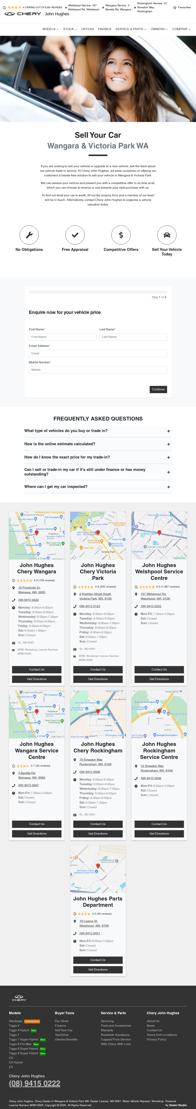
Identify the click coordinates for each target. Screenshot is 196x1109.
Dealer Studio (178, 1105)
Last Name (107, 329)
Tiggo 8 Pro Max (20, 1044)
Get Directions (37, 679)
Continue (158, 389)
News (151, 1025)
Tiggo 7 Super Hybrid (23, 1039)
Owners (158, 29)
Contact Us (36, 669)
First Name (37, 329)
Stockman (16, 1021)
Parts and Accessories (116, 1025)
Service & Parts (129, 29)
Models (49, 29)
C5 (11, 1058)
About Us (153, 1021)
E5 (11, 1067)
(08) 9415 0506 (89, 772)
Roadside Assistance (115, 1035)
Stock (68, 29)
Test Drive (62, 1035)
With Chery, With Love (116, 1044)
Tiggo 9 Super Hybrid (23, 1053)
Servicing (107, 1021)
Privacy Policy (156, 1039)
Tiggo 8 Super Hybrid (23, 1048)
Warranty (107, 1030)
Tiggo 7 (14, 1035)
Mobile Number (40, 362)
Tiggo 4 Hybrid (19, 1030)
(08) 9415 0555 (151, 606)
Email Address (39, 346)
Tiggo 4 (14, 1025)
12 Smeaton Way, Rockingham (152, 7)
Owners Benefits (66, 1039)
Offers (88, 29)
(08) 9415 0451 (89, 933)
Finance (105, 29)
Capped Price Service (116, 1039)
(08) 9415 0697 (28, 785)
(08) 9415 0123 (89, 606)
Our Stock (61, 1021)
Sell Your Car (64, 1030)
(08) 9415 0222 (28, 600)
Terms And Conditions (162, 1035)
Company (180, 29)
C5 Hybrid (16, 1062)
